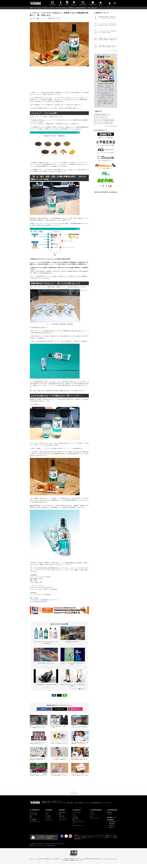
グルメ (45, 8)
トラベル (75, 816)
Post (59, 695)
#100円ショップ (106, 114)
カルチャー (92, 814)
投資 (60, 814)
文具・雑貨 (75, 818)
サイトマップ (85, 835)
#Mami (50, 18)
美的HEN (111, 827)
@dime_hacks (76, 709)
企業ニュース (112, 817)
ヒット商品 (47, 816)
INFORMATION (113, 810)
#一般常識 (97, 114)
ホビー (91, 816)
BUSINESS (49, 810)
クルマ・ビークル (77, 812)
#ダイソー (104, 117)
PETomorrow (112, 825)
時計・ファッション (77, 819)
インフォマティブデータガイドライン (97, 835)
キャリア (47, 812)
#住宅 (110, 123)
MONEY (63, 810)
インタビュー (48, 818)
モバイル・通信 (33, 814)
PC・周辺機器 (33, 819)
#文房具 (107, 120)
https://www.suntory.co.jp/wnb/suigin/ (41, 587)
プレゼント (109, 814)
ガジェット (32, 818)
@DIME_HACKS (60, 709)
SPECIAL (111, 820)
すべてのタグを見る (111, 126)
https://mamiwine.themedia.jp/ (38, 601)
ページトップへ (73, 793)
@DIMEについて (77, 835)
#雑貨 (112, 120)
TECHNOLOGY (36, 810)
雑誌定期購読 (84, 837)
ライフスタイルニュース (78, 825)
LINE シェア (64, 695)
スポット (92, 812)
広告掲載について (108, 837)
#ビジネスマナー (99, 120)
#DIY (106, 123)
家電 (31, 816)
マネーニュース (62, 819)
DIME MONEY (62, 812)
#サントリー (57, 18)
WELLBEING (112, 823)
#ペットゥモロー (99, 123)
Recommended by (75, 688)
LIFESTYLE (77, 810)
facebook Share (54, 695)
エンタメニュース (94, 818)
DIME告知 (109, 812)
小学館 (78, 837)
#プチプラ (97, 117)
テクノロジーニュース (35, 821)
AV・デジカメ (33, 812)
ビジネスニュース (49, 819)
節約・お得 (61, 816)
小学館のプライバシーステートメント (96, 837)
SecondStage (112, 821)
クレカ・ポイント (63, 818)
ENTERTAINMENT (97, 810)
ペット (74, 823)
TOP (31, 8)
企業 (46, 814)
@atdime (45, 709)
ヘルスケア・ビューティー (79, 821)
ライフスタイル (38, 8)
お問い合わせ (108, 835)
